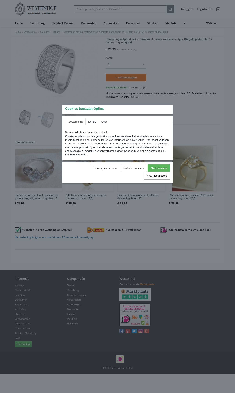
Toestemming (75, 121)
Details (92, 121)
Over (104, 121)
